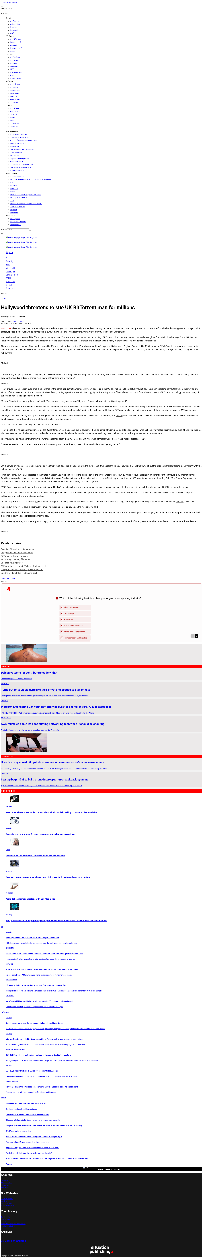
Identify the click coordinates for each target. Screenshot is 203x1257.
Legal (12, 120)
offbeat (5, 578)
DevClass (4, 1201)
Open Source (12, 275)
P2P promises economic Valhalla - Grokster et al (23, 566)
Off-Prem (10, 36)
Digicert (13, 210)
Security (9, 18)
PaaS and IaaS (16, 48)
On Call (9, 285)
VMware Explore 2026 (19, 137)
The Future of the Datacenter (22, 149)
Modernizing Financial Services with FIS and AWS (30, 179)
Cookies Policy (5, 1217)
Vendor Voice (11, 173)
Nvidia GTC (14, 155)
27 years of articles (13, 1241)
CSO (12, 33)
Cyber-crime (15, 24)
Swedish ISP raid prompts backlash (17, 549)
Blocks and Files (6, 1203)
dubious (179, 501)
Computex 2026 (16, 161)
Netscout (14, 212)
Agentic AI (14, 146)
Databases (14, 93)
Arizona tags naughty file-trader (15, 559)
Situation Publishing (7, 1205)
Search (4, 8)
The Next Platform (7, 1199)
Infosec (5, 1012)
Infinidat (13, 185)
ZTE (12, 200)
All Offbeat (14, 108)
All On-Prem (15, 57)
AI (7, 258)
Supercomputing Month (19, 158)
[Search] (2, 233)
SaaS (12, 51)
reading (119, 415)
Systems (14, 60)
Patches (13, 27)
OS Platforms (15, 99)
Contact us (4, 1181)
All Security (15, 21)
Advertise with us (6, 1183)
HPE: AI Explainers (18, 143)
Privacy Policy (5, 1219)
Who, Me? (10, 281)
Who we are (5, 1185)
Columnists (15, 111)
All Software (15, 84)
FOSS (3, 1097)
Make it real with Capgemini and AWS (25, 194)
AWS (8, 264)
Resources (10, 216)
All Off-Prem (15, 39)
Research (14, 30)
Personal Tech (16, 72)
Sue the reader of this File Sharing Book (19, 573)
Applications (15, 90)
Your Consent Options (8, 1226)
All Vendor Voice (17, 176)
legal (12, 578)
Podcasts (10, 288)
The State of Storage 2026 (21, 167)
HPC (12, 69)
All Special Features (18, 134)
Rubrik (13, 191)
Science (13, 114)
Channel (13, 45)
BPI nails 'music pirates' (12, 563)
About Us (14, 126)
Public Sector (15, 78)
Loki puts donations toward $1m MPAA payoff (22, 569)
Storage (13, 63)
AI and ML (14, 87)
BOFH (12, 117)
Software (9, 81)
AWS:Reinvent (16, 152)
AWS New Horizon (17, 206)
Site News (14, 123)
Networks (14, 66)
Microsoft (10, 268)
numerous (51, 340)
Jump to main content (10, 2)
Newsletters (15, 225)
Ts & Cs (3, 1221)
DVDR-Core (165, 346)
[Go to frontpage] (21, 237)
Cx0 (12, 75)
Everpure (14, 188)
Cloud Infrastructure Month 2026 (23, 140)
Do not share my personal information (13, 1224)
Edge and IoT (15, 42)
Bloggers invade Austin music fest (17, 552)
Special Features (13, 131)
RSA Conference (17, 170)
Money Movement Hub (19, 197)
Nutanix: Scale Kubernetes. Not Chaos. (26, 204)
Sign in (9, 252)
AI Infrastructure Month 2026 (22, 164)
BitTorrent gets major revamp (14, 556)
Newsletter (4, 1187)
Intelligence (15, 219)
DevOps (13, 96)
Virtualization (15, 102)
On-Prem (9, 54)
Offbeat (9, 105)
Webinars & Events (18, 222)
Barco (12, 182)
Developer (10, 271)
